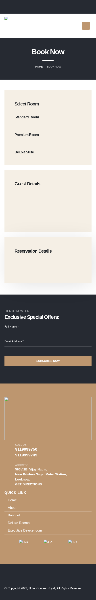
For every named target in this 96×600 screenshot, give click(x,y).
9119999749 (26, 455)
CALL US (21, 444)
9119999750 (26, 449)
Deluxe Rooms (19, 523)
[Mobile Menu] (86, 26)
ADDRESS (21, 465)
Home (12, 500)
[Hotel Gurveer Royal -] (18, 26)
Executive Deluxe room (25, 530)
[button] (6, 542)
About (12, 507)
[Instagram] (81, 7)
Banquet (14, 515)
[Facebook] (89, 7)
